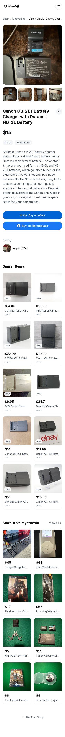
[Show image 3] (40, 94)
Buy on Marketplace (35, 225)
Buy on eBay (36, 215)
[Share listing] (59, 111)
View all (54, 522)
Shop (6, 18)
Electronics (18, 18)
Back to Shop (35, 717)
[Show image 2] (25, 94)
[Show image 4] (55, 94)
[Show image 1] (10, 94)
